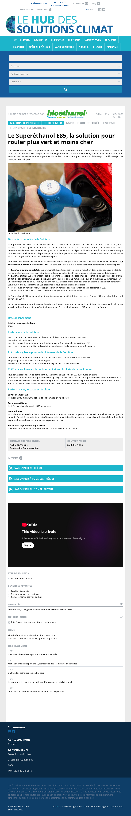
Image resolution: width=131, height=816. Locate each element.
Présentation (39, 3)
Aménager (112, 47)
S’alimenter (40, 39)
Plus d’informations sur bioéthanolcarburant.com (31, 635)
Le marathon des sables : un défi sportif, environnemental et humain (40, 682)
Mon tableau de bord (20, 770)
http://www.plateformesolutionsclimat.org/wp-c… (34, 622)
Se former (110, 39)
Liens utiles (117, 806)
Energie (109, 123)
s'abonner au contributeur (34, 489)
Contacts (78, 3)
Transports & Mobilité (28, 128)
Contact (12, 744)
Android (112, 304)
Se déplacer (57, 39)
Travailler (18, 47)
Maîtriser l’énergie (39, 47)
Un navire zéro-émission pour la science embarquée (32, 654)
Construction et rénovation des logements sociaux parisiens (36, 691)
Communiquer (93, 39)
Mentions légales (100, 806)
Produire (84, 47)
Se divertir (74, 39)
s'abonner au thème (28, 468)
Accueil (15, 39)
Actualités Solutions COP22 (60, 4)
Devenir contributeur (20, 754)
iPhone (101, 304)
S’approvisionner (64, 47)
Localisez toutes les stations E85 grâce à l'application (32, 638)
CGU (54, 806)
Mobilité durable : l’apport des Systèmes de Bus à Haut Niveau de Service (42, 663)
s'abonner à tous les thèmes (34, 478)
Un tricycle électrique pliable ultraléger (26, 672)
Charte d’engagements (20, 759)
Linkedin (100, 9)
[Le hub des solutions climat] (60, 24)
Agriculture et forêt (82, 123)
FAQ (94, 3)
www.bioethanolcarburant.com (23, 307)
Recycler (97, 47)
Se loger (25, 39)
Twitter (103, 9)
